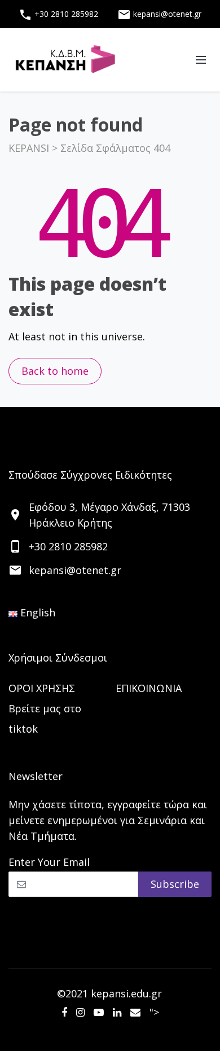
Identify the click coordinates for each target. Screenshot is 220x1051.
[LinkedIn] (117, 1012)
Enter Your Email (49, 862)
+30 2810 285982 (58, 14)
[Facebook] (64, 1012)
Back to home (55, 371)
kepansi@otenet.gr (159, 14)
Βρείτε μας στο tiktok (44, 718)
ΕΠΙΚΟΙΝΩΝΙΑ (149, 688)
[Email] (135, 1012)
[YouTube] (99, 1012)
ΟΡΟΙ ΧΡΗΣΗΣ (41, 688)
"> (154, 1012)
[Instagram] (80, 1012)
